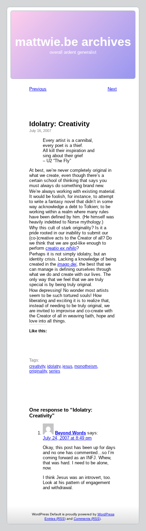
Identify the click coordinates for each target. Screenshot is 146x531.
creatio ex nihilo (60, 248)
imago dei (66, 264)
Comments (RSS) (87, 518)
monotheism (85, 366)
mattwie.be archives (73, 42)
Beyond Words (70, 432)
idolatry (53, 366)
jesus (67, 366)
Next (112, 89)
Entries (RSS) (55, 518)
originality (38, 371)
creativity (37, 366)
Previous (38, 89)
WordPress (105, 514)
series (54, 371)
